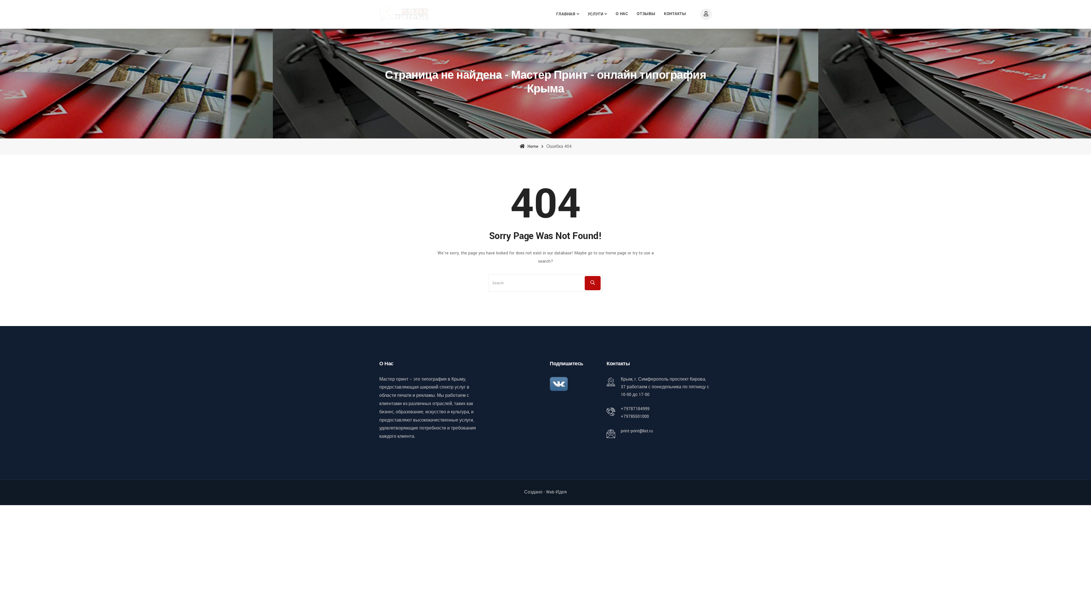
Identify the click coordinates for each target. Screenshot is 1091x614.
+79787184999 (635, 409)
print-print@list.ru (637, 431)
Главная (565, 14)
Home (532, 147)
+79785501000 (635, 417)
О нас (622, 14)
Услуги (595, 14)
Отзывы (646, 14)
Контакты (675, 14)
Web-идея (556, 492)
